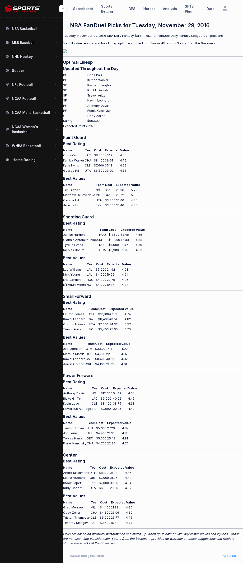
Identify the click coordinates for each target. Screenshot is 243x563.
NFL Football (22, 85)
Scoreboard (83, 9)
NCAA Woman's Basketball (25, 129)
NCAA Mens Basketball (31, 113)
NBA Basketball (24, 29)
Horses (149, 9)
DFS (132, 9)
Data (210, 9)
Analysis (170, 9)
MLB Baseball (23, 43)
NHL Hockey (22, 57)
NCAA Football (24, 99)
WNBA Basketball (26, 146)
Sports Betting (107, 8)
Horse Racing (24, 160)
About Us (229, 556)
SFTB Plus (189, 8)
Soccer (18, 71)
